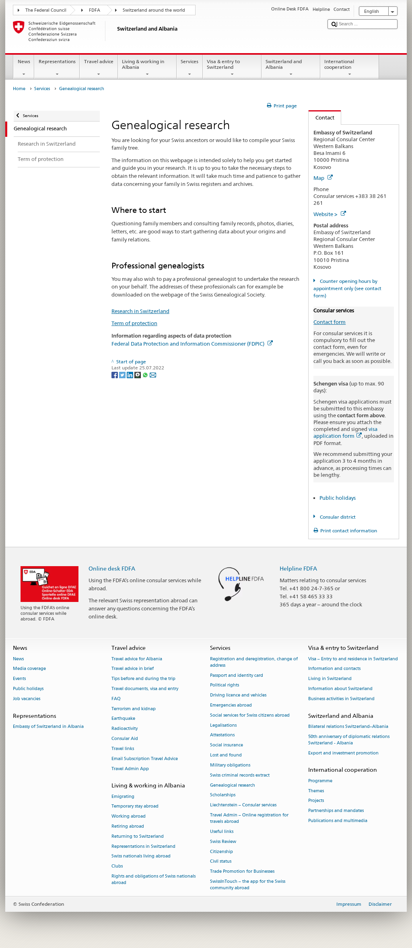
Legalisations (223, 725)
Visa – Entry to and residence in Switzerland (353, 659)
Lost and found (226, 755)
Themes (316, 790)
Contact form (329, 322)
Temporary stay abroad (135, 806)
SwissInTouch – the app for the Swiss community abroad (247, 884)
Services (189, 61)
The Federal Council (45, 10)
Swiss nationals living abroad (141, 856)
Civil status (220, 861)
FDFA (94, 10)
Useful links (221, 831)
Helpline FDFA (298, 568)
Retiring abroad (127, 826)
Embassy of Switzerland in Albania (48, 726)
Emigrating (122, 796)
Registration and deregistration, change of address (254, 662)
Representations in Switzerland (143, 846)
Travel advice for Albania (136, 659)
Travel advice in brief (132, 669)
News (24, 61)
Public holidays (337, 498)
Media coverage (29, 669)
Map (319, 178)
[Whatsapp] (146, 374)
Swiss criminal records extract (240, 775)
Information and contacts (334, 669)
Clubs (117, 866)
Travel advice (98, 61)
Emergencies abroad (231, 705)
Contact (321, 117)
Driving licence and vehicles (238, 695)
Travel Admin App (130, 768)
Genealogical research (232, 785)
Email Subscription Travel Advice (144, 758)
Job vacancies (26, 698)
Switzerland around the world (154, 10)
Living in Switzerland (330, 679)
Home (19, 88)
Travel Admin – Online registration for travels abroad (249, 818)
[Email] (153, 374)
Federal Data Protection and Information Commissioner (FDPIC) (188, 343)
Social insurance (226, 745)
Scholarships (222, 795)
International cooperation (339, 64)
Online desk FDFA (112, 568)
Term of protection (134, 323)
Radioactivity (124, 729)
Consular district (337, 517)
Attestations (222, 735)
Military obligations (230, 765)
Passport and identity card (236, 675)
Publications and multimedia (337, 820)
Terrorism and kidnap (133, 708)
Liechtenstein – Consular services (243, 805)
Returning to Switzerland (137, 836)
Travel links (122, 748)
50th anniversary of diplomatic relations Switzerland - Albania (348, 740)
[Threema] (138, 374)
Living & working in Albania (143, 64)
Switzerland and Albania (284, 64)
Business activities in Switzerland (341, 698)
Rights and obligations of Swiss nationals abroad (153, 879)
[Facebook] (115, 374)
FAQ (116, 698)
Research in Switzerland (140, 311)
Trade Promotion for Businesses (242, 871)
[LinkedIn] (130, 374)
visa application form (345, 432)
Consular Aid (124, 738)
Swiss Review (223, 841)
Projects (316, 801)
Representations (57, 61)
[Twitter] (123, 374)
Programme (320, 780)
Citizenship (221, 851)
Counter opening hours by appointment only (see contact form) (347, 288)
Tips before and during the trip (143, 679)
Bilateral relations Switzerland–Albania (348, 726)
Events (19, 679)
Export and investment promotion (343, 753)
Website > (326, 214)
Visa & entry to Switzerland (223, 64)
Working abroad (128, 816)
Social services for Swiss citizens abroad (250, 715)
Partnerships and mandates (336, 811)
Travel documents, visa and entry (144, 688)
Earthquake (123, 718)
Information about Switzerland (340, 688)
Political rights (224, 685)
